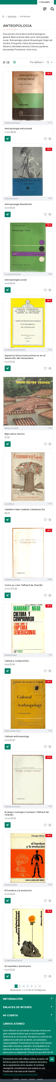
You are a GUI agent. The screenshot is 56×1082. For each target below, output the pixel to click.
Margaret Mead (11, 655)
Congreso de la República (15, 350)
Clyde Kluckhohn (11, 198)
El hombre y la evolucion (18, 890)
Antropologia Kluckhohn (18, 204)
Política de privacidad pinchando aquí (20, 1074)
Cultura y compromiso (17, 661)
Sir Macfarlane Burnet (13, 960)
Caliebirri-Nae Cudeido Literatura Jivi (25, 509)
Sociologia (12, 16)
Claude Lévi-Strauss (12, 123)
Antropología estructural (18, 128)
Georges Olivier (11, 885)
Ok (52, 1059)
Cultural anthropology (17, 736)
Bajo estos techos (15, 434)
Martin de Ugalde (11, 428)
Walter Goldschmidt (12, 731)
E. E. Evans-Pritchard (13, 274)
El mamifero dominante (18, 966)
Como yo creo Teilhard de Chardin (24, 585)
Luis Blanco (9, 504)
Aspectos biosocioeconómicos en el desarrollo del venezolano (25, 357)
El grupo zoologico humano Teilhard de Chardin (27, 813)
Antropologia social (16, 279)
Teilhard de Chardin (12, 579)
